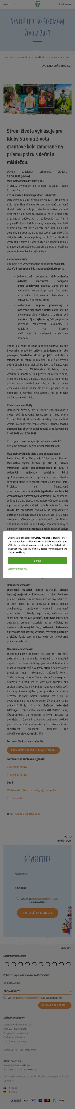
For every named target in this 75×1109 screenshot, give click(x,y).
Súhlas (37, 560)
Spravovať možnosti (17, 568)
